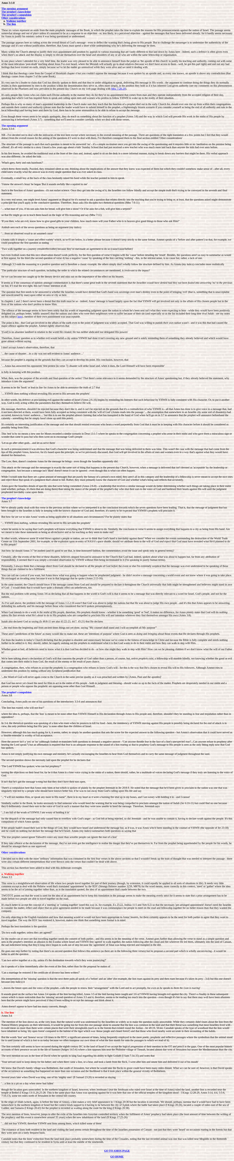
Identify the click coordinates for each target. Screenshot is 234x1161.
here (19, 316)
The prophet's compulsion (16, 14)
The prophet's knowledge (16, 11)
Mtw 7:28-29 (118, 88)
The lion (11, 24)
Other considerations (13, 17)
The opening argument (14, 8)
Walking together (16, 21)
